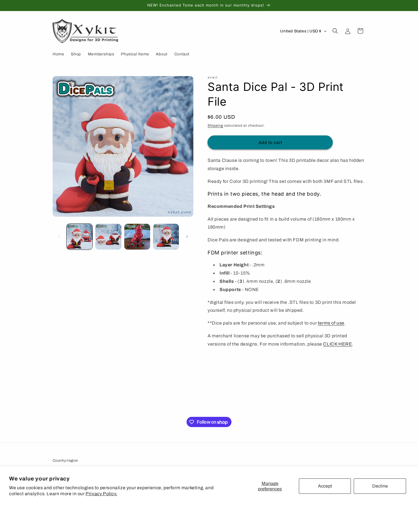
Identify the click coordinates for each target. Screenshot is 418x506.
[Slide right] (187, 236)
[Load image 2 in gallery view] (108, 237)
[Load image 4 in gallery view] (166, 237)
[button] (335, 31)
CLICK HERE (337, 344)
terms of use (331, 323)
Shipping (215, 125)
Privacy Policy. (101, 493)
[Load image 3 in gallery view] (137, 237)
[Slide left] (59, 236)
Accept (325, 486)
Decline (380, 486)
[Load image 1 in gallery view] (79, 237)
